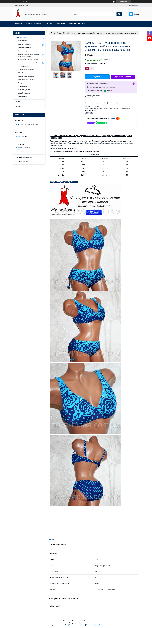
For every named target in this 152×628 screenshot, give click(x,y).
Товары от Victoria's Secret (27, 63)
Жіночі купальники (24, 44)
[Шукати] (119, 14)
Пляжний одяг (23, 51)
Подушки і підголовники (26, 79)
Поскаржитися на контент (77, 625)
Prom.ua (86, 621)
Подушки (21, 83)
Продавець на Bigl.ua (76, 623)
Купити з (119, 77)
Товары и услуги (33, 24)
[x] (53, 540)
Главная (18, 24)
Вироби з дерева (24, 93)
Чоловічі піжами (23, 66)
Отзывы (18, 106)
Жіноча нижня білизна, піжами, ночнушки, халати (28, 55)
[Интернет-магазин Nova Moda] (18, 18)
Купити (97, 77)
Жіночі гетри (22, 41)
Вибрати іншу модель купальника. (64, 182)
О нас (49, 24)
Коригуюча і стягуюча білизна (28, 59)
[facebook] (50, 540)
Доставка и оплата (77, 24)
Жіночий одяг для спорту (27, 69)
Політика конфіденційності (94, 625)
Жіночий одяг (23, 86)
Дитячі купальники (24, 47)
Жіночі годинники (24, 90)
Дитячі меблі (22, 96)
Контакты (60, 24)
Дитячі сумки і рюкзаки (26, 76)
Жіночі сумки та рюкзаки (26, 73)
